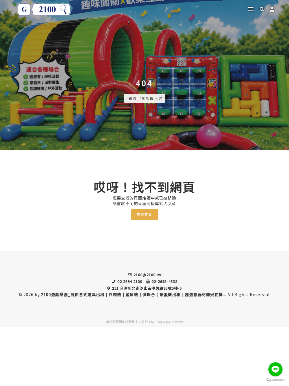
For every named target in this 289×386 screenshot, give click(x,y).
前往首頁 (144, 214)
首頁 (133, 98)
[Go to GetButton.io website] (275, 380)
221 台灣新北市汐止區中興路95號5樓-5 (147, 288)
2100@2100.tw (147, 274)
